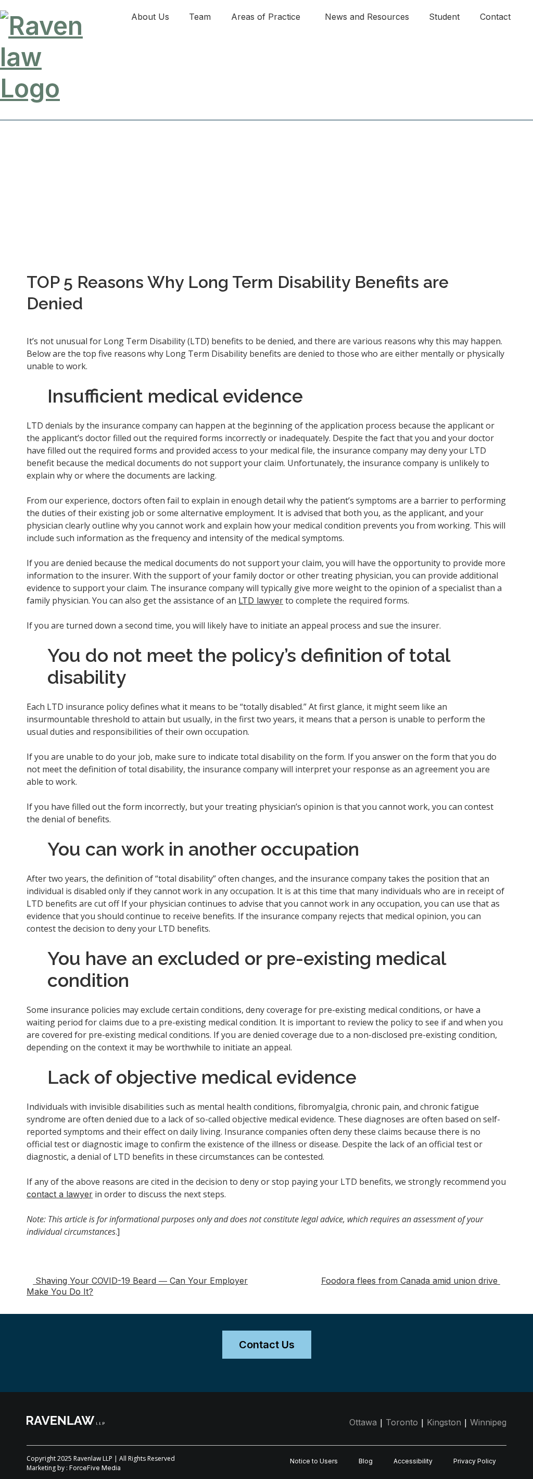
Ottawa (363, 1422)
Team (200, 16)
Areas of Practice (265, 16)
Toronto (402, 1422)
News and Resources (367, 16)
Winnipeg (488, 1422)
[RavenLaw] (44, 15)
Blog (366, 1461)
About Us (150, 16)
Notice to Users (314, 1461)
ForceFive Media (95, 1468)
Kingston (444, 1422)
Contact (495, 16)
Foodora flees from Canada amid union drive (410, 1280)
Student (444, 16)
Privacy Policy (474, 1461)
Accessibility (413, 1461)
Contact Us (267, 1344)
